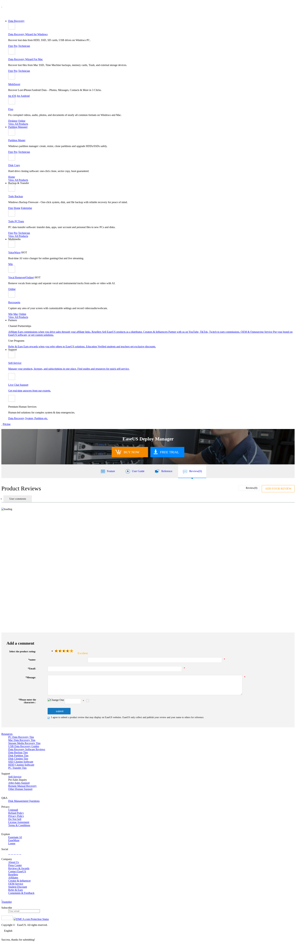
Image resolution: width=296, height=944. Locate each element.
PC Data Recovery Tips (21, 737)
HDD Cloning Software (21, 764)
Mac (15, 314)
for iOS (12, 95)
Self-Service (14, 776)
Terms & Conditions (19, 825)
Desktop (12, 120)
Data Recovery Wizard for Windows (28, 34)
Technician (24, 45)
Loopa (11, 843)
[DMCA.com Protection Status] (31, 919)
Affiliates (13, 877)
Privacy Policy (16, 816)
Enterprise (26, 208)
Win (10, 264)
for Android (23, 95)
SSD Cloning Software (20, 761)
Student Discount (17, 886)
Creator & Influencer (19, 880)
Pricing (6, 424)
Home (11, 176)
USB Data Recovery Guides (23, 746)
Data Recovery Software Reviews (26, 749)
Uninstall (13, 809)
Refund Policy (16, 812)
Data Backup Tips (18, 752)
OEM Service (15, 883)
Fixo (10, 109)
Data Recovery (16, 20)
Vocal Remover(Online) (21, 277)
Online (21, 120)
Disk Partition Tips (18, 755)
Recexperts (14, 302)
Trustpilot (6, 901)
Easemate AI (15, 837)
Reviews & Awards (18, 868)
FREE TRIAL (169, 452)
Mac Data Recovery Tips (21, 740)
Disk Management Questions (24, 801)
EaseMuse (13, 840)
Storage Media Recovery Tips (24, 743)
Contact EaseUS (17, 871)
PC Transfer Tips (17, 767)
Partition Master (16, 140)
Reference (166, 471)
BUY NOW (131, 452)
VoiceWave (14, 252)
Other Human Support (20, 789)
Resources (7, 733)
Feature (111, 471)
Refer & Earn (15, 889)
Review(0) (195, 471)
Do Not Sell (14, 819)
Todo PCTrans (16, 221)
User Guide (138, 471)
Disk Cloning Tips (18, 758)
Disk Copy (14, 165)
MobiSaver (14, 84)
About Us (13, 862)
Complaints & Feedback (21, 893)
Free (10, 45)
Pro (15, 45)
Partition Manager (18, 127)
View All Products (18, 123)
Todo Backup (15, 196)
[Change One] (56, 700)
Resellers (13, 874)
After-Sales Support (19, 782)
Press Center (15, 865)
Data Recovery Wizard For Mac (25, 59)
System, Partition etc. (36, 418)
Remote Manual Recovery (22, 785)
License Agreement (18, 822)
